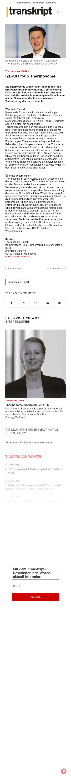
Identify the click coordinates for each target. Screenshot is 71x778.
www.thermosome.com (17, 256)
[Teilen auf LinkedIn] (48, 302)
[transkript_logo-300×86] (29, 12)
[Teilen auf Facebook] (12, 302)
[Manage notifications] (64, 771)
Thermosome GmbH (17, 71)
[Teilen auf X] (24, 302)
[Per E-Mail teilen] (59, 302)
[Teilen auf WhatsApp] (36, 302)
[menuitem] (24, 2)
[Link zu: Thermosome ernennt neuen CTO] (35, 364)
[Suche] (56, 12)
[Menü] (64, 12)
